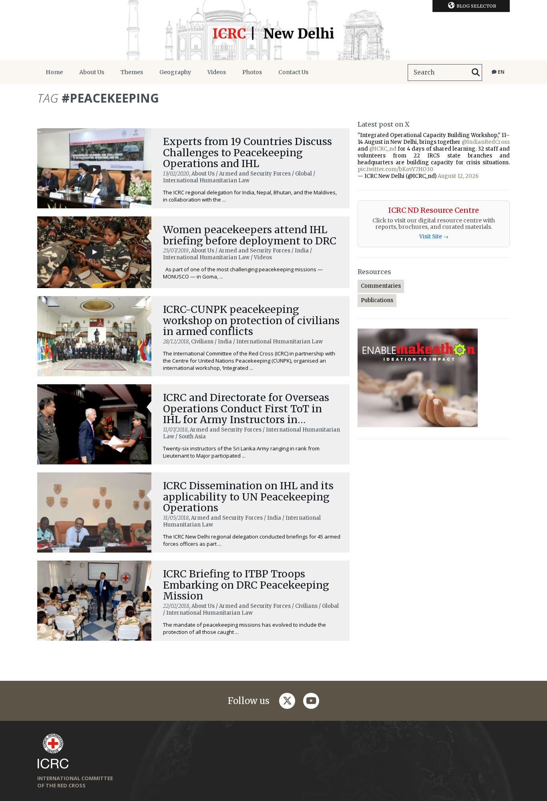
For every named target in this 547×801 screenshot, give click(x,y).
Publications (377, 300)
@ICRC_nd (382, 148)
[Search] (476, 73)
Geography (175, 72)
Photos (252, 72)
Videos (216, 72)
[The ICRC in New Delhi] (273, 30)
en (501, 72)
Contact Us (293, 72)
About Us (91, 72)
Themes (132, 72)
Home (54, 72)
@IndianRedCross (486, 142)
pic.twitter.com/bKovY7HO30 (395, 169)
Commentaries (381, 285)
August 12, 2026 (458, 176)
